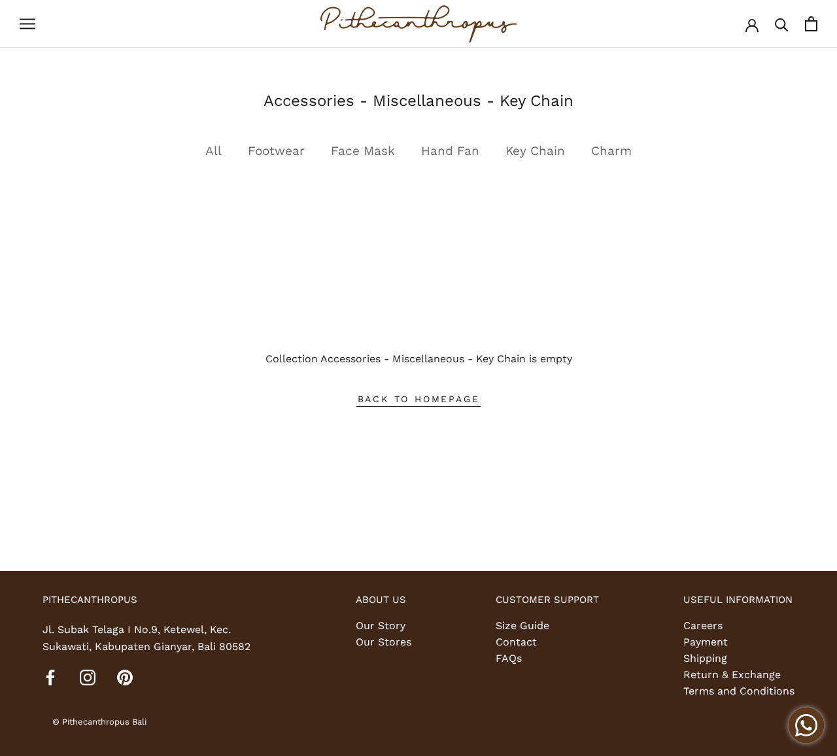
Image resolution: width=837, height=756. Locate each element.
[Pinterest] (125, 676)
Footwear (276, 150)
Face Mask (363, 150)
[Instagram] (87, 676)
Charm (611, 150)
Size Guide (522, 625)
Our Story (380, 625)
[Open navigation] (27, 24)
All (213, 150)
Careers (703, 625)
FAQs (509, 658)
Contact (516, 642)
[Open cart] (811, 23)
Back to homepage (419, 399)
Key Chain (535, 150)
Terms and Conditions (738, 691)
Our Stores (383, 642)
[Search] (782, 24)
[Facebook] (50, 676)
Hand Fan (450, 150)
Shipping (705, 658)
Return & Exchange (732, 674)
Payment (705, 642)
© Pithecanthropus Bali (99, 722)
